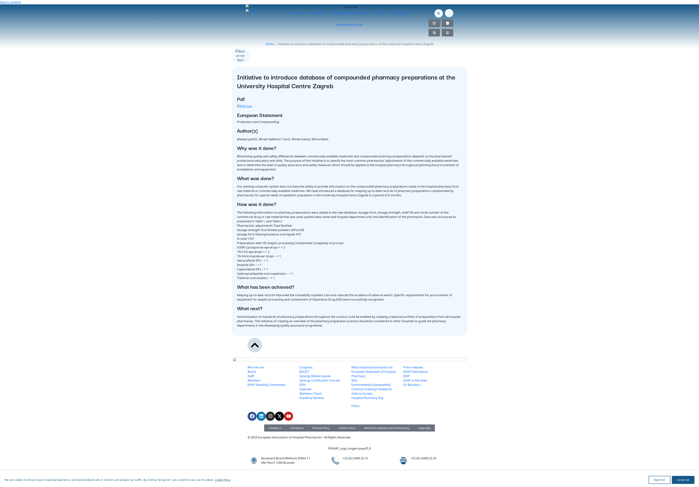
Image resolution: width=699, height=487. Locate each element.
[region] (349, 478)
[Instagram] (270, 416)
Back (240, 60)
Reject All (659, 480)
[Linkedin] (261, 416)
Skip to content (10, 2)
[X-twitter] (279, 416)
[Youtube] (288, 416)
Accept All (683, 480)
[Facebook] (252, 416)
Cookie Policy (222, 480)
